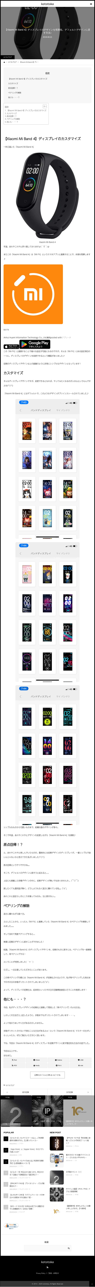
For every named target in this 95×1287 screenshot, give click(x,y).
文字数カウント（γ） (74, 1172)
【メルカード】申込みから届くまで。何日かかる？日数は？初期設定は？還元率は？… (27, 1173)
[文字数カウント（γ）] (57, 1177)
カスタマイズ (13, 83)
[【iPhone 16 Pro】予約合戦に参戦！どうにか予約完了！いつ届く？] (57, 1143)
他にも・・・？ (14, 97)
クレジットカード (24, 1178)
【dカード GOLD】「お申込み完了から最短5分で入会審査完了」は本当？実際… (27, 1207)
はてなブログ (7, 57)
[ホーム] (4, 62)
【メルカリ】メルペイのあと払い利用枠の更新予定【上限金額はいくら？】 (27, 1161)
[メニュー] (91, 4)
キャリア (22, 1212)
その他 (7, 1097)
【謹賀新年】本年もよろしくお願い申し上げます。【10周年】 (78, 1207)
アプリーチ (66, 337)
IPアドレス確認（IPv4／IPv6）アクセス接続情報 (78, 1190)
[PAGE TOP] (92, 1284)
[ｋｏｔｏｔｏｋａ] (47, 3)
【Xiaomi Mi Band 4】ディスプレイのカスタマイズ (27, 78)
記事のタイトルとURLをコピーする (47, 1075)
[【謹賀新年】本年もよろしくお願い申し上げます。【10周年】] (57, 1212)
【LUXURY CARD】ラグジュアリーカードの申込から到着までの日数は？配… (27, 1196)
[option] (16, 1111)
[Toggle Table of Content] (43, 106)
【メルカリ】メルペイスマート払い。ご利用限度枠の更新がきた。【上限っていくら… (27, 1139)
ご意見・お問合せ (53, 1273)
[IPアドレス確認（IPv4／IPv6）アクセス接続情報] (57, 1194)
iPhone (77, 1146)
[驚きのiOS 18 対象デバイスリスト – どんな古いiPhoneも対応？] (57, 1160)
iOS (20, 1155)
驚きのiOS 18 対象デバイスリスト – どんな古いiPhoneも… (78, 1156)
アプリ (21, 1144)
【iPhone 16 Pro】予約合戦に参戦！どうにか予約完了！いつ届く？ (78, 1140)
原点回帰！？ (13, 88)
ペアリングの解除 (14, 92)
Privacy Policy (40, 1273)
